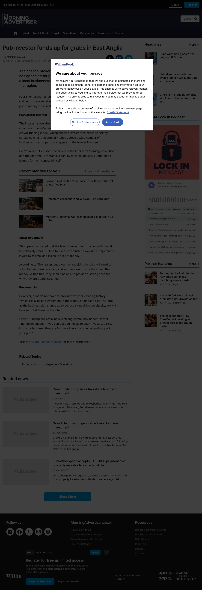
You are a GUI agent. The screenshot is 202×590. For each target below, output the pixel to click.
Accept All (113, 122)
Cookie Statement (118, 112)
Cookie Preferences (85, 122)
